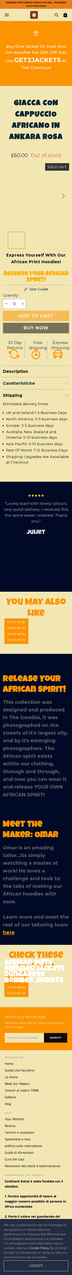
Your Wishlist (14, 1119)
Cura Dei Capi (14, 1159)
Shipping (12, 395)
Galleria (10, 1097)
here (9, 932)
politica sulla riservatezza (23, 1146)
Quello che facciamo (19, 1070)
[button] (63, 196)
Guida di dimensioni (19, 1152)
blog (8, 1103)
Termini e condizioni (19, 1132)
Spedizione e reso (18, 1139)
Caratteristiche (19, 383)
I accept (36, 1266)
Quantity (10, 295)
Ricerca (10, 1125)
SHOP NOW (16, 640)
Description (15, 371)
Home (9, 1063)
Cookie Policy (39, 1248)
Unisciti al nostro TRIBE (22, 1090)
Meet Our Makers (17, 1083)
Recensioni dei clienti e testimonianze (32, 1166)
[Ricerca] (56, 15)
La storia (11, 1077)
